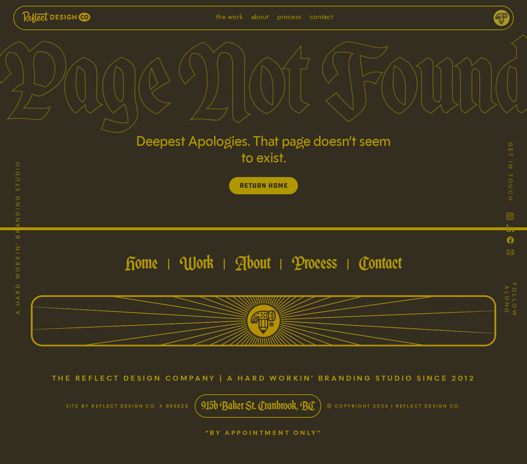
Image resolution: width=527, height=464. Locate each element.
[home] (72, 18)
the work (229, 17)
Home (141, 262)
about (260, 17)
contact (321, 17)
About (252, 262)
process (289, 17)
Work (196, 262)
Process (314, 262)
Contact (380, 262)
